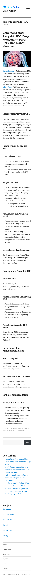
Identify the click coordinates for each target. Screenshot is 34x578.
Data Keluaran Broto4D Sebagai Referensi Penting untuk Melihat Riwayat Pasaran (17, 469)
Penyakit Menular (11, 430)
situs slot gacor (8, 514)
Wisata (5, 568)
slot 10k (5, 525)
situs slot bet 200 (9, 520)
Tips (4, 563)
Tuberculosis (21, 430)
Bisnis (5, 545)
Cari (27, 443)
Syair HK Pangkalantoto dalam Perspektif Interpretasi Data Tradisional (16, 477)
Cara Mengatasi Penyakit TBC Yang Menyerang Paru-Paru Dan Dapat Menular (16, 39)
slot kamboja (7, 509)
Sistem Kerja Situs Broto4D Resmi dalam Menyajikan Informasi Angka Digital (18, 461)
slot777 (5, 536)
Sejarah (5, 559)
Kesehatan (14, 428)
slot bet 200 (7, 530)
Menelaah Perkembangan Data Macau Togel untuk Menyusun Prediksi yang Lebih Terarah (16, 491)
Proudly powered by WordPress (20, 574)
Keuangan (6, 554)
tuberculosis (7, 87)
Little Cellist (9, 10)
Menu (28, 8)
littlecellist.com (8, 71)
